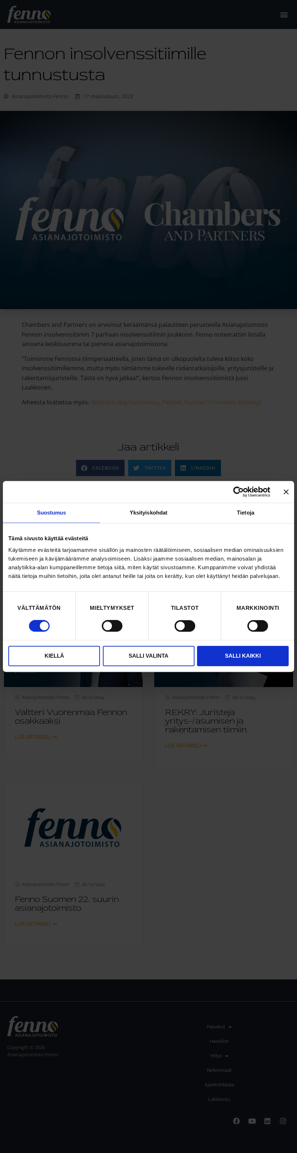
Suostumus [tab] (51, 512)
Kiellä (54, 656)
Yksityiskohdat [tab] (148, 512)
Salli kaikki (243, 656)
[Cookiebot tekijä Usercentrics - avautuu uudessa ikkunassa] (238, 491)
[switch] (112, 626)
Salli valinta (148, 656)
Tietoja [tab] (245, 512)
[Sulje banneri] (286, 491)
